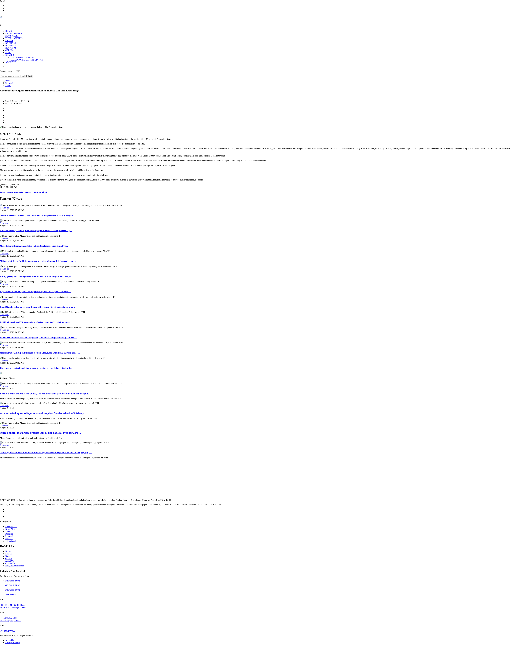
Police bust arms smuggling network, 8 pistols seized (23, 192)
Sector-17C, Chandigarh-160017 (14, 607)
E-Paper (8, 554)
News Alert (10, 529)
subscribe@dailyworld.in (10, 620)
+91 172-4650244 (7, 631)
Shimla (8, 85)
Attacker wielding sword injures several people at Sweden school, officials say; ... (36, 230)
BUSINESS (10, 45)
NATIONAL (10, 43)
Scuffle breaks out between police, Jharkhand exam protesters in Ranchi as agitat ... (37, 215)
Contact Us (10, 563)
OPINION (9, 50)
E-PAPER (9, 55)
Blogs (7, 556)
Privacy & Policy (12, 642)
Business (9, 534)
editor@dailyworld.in (9, 618)
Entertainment (11, 526)
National (9, 538)
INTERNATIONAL (14, 38)
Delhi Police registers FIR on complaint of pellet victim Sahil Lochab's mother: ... (36, 322)
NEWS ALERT (12, 36)
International (10, 541)
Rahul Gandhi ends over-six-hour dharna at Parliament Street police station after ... (37, 307)
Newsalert (4, 208)
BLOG (8, 52)
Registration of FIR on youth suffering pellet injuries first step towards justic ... (35, 291)
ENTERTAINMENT (14, 33)
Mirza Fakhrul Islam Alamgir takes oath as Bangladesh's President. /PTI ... (34, 246)
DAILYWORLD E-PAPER (22, 57)
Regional (9, 83)
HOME (8, 31)
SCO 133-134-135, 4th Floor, (12, 605)
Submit (29, 76)
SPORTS (9, 40)
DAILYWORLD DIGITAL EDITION (27, 60)
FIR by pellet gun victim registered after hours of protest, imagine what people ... (36, 276)
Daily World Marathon (14, 566)
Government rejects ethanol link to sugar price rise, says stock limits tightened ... (36, 368)
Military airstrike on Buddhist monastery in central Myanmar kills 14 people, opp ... (38, 261)
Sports (8, 531)
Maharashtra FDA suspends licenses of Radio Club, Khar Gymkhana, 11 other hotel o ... (40, 353)
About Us (9, 561)
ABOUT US (10, 62)
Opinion (8, 558)
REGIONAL (11, 48)
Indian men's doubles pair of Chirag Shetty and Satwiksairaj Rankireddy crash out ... (38, 337)
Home (8, 81)
